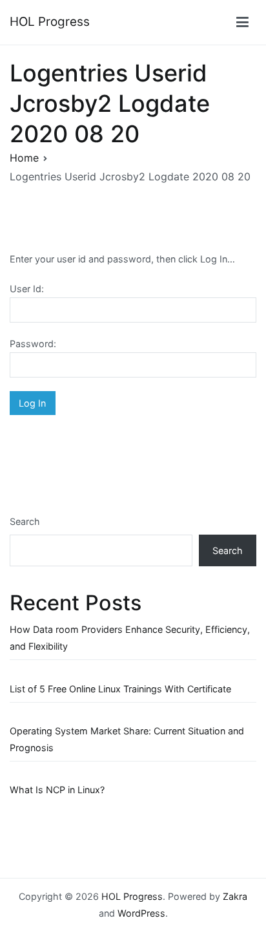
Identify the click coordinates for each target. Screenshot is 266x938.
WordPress (141, 913)
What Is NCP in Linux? (57, 789)
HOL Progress (50, 21)
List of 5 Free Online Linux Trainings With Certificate (120, 688)
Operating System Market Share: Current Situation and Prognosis (127, 739)
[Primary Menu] (242, 22)
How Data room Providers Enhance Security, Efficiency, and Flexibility (130, 638)
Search (25, 521)
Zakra (235, 896)
